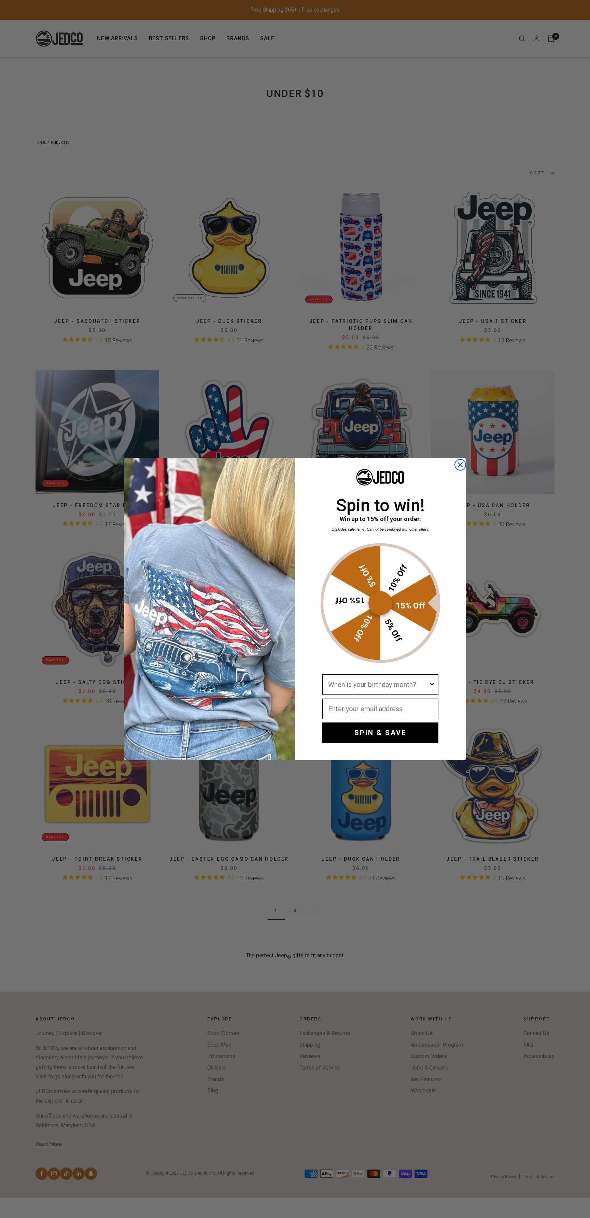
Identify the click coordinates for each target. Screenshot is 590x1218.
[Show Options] (432, 684)
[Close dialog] (460, 464)
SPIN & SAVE (380, 733)
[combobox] (378, 684)
